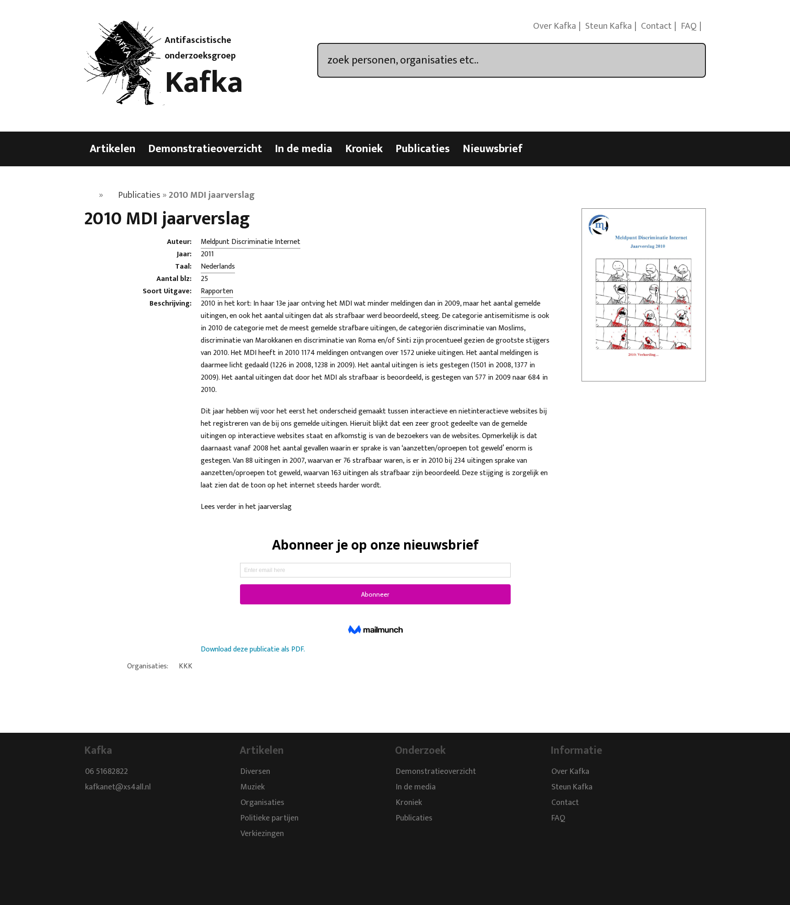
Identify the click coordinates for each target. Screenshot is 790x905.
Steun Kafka (608, 26)
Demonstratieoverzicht (205, 149)
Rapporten (217, 291)
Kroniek (364, 149)
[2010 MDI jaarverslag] (644, 375)
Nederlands (218, 266)
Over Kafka (554, 26)
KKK (185, 666)
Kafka (204, 82)
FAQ (689, 26)
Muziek (252, 787)
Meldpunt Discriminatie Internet (250, 242)
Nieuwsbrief (493, 149)
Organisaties (262, 803)
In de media (303, 149)
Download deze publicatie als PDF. (253, 649)
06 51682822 (106, 771)
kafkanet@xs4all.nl (118, 787)
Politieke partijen (269, 818)
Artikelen (112, 149)
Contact (656, 26)
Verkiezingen (262, 834)
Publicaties (422, 149)
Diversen (255, 771)
